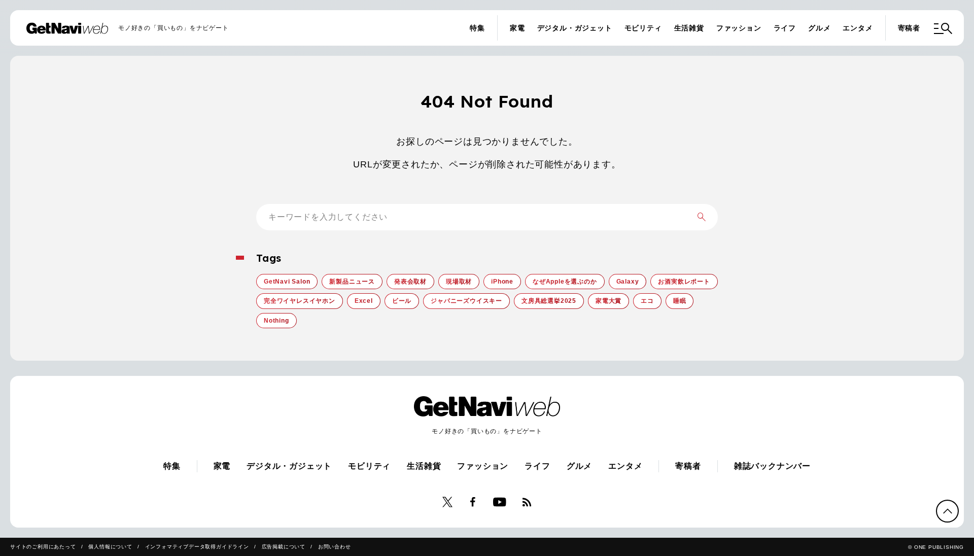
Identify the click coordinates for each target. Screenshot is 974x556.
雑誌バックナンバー (772, 466)
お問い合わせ (334, 546)
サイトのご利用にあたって (43, 546)
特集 (477, 27)
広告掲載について (283, 546)
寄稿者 (909, 27)
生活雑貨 (689, 27)
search (701, 217)
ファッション (738, 27)
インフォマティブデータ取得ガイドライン (197, 546)
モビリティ (643, 27)
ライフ (785, 27)
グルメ (819, 27)
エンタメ (858, 27)
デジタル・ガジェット (574, 27)
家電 (517, 27)
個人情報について (110, 546)
